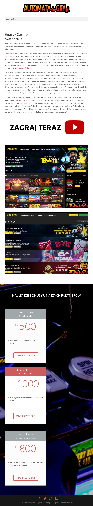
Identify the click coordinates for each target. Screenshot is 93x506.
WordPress (69, 503)
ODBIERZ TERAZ (25, 355)
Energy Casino (24, 68)
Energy (7, 53)
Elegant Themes (42, 503)
